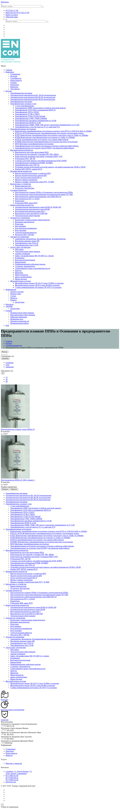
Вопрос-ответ (15, 294)
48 (7, 382)
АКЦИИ (9, 306)
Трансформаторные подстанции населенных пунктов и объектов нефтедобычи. (47, 146)
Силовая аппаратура (18, 190)
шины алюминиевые (23, 277)
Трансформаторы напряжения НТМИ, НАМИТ (34, 163)
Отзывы (13, 83)
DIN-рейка (19, 249)
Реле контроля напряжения (26, 228)
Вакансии (14, 87)
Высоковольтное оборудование (22, 315)
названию (5, 358)
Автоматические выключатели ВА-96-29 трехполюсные (32, 99)
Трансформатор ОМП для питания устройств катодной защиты (40, 108)
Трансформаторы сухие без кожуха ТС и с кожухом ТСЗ (37, 127)
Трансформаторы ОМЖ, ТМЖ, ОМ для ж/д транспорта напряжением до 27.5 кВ (47, 125)
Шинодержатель (21, 275)
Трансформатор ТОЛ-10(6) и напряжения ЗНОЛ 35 (35, 110)
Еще (7, 325)
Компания (10, 72)
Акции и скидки (17, 292)
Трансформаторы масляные (21, 93)
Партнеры (10, 751)
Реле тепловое (20, 230)
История (13, 76)
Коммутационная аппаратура (22, 205)
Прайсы (13, 300)
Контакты (5, 2)
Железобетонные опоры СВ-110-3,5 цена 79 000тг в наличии (39, 283)
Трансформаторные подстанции (23, 129)
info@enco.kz (11, 782)
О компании (15, 74)
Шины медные (21, 279)
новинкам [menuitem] (10, 367)
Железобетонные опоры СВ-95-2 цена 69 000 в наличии (37, 285)
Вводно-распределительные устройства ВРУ (33, 173)
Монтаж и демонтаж (14, 763)
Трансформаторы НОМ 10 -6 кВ (28, 123)
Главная (9, 70)
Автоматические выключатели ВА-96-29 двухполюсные (32, 97)
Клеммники (19, 258)
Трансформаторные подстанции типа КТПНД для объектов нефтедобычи (44, 148)
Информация (11, 290)
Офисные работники (18, 317)
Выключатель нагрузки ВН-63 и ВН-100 (31, 213)
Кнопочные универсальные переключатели (32, 220)
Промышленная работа (19, 323)
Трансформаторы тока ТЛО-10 (27, 165)
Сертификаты (15, 78)
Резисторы (19, 224)
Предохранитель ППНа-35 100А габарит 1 (18, 480)
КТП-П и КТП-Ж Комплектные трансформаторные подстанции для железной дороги (49, 133)
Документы (15, 89)
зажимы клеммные (22, 254)
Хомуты (18, 271)
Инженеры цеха (16, 319)
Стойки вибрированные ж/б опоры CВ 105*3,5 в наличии (38, 287)
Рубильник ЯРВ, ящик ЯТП (26, 203)
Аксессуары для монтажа (20, 247)
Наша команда (16, 80)
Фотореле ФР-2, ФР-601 (24, 235)
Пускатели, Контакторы (24, 188)
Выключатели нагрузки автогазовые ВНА (32, 152)
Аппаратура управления (20, 218)
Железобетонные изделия (20, 281)
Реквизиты (14, 85)
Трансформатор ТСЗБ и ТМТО (27, 114)
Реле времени (20, 226)
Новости (13, 298)
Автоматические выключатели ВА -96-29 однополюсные (33, 95)
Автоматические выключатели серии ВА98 (32, 209)
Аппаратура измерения (19, 237)
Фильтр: (5, 352)
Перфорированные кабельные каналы (30, 264)
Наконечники (20, 262)
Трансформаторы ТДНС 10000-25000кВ (31, 118)
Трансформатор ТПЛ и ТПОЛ (27, 112)
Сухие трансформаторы (24, 106)
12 (7, 377)
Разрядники (19, 201)
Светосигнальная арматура (26, 232)
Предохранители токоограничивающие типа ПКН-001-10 (38, 197)
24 (7, 379)
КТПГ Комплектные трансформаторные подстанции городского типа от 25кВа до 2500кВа (51, 135)
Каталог (9, 91)
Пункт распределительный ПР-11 (28, 178)
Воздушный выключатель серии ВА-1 (30, 211)
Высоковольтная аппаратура (21, 150)
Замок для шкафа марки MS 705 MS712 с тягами (34, 256)
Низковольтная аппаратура (21, 171)
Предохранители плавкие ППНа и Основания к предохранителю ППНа (44, 192)
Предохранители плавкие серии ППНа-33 (18, 429)
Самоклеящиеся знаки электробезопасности (32, 268)
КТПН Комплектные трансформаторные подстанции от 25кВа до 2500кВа (45, 137)
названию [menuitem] (9, 363)
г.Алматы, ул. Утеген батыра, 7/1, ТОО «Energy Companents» (19, 772)
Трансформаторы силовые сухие (23, 104)
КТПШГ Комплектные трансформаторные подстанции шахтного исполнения (46, 142)
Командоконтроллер (23, 186)
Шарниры (19, 273)
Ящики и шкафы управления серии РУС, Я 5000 (34, 182)
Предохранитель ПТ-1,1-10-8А (27, 199)
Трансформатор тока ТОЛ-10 (26, 243)
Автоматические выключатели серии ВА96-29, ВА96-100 (38, 207)
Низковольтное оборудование (22, 313)
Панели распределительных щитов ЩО (31, 175)
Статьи (13, 296)
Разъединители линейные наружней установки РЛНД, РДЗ (38, 156)
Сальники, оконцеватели (25, 266)
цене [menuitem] (7, 365)
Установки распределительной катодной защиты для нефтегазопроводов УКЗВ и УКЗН (50, 167)
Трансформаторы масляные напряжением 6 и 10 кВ (35, 121)
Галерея (9, 311)
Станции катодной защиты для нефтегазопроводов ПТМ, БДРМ (40, 161)
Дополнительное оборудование (27, 216)
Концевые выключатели (24, 222)
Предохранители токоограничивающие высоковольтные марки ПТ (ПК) (44, 194)
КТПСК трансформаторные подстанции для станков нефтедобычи (41, 140)
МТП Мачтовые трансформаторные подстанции (34, 144)
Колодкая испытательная (25, 260)
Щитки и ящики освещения (26, 180)
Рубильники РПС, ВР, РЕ (25, 159)
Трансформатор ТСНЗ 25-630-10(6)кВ (30, 116)
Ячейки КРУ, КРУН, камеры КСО (28, 169)
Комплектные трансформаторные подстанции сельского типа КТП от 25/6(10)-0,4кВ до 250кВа (53, 131)
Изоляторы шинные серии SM (27, 241)
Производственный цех (19, 321)
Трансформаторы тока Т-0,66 (26, 245)
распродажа (19, 302)
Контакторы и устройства (20, 184)
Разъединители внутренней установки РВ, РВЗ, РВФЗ (37, 154)
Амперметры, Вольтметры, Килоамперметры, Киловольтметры (40, 239)
